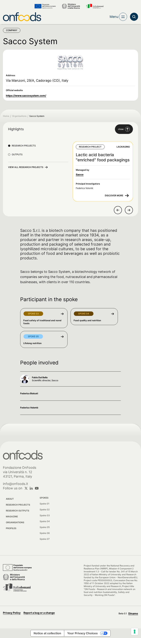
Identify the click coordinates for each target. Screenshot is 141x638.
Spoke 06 (45, 533)
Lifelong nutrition (32, 343)
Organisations (19, 116)
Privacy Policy (12, 612)
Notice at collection (47, 633)
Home (6, 116)
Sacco (80, 174)
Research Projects (18, 504)
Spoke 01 (44, 503)
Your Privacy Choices (82, 633)
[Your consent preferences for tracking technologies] (134, 631)
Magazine (12, 516)
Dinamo (133, 613)
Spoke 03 (45, 515)
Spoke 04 (45, 521)
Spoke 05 (45, 527)
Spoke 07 (45, 539)
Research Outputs (17, 510)
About (10, 498)
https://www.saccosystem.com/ (26, 95)
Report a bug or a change (39, 612)
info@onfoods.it (15, 484)
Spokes (44, 497)
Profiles (11, 528)
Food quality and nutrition (87, 320)
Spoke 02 (45, 509)
